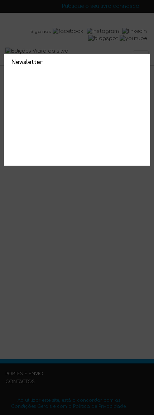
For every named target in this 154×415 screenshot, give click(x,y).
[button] (143, 60)
